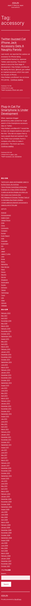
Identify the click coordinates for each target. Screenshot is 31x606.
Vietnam (3, 303)
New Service (5, 267)
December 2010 (6, 468)
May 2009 (4, 517)
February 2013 (5, 401)
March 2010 (5, 491)
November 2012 (6, 409)
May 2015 (4, 341)
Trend (3, 295)
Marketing (4, 264)
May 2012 (4, 424)
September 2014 (6, 362)
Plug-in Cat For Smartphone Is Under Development (14, 110)
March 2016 (5, 326)
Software (4, 287)
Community (5, 228)
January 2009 (5, 527)
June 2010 (4, 483)
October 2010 (5, 473)
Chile (2, 223)
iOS (2, 246)
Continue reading (17, 80)
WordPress (17, 599)
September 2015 (6, 336)
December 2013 (6, 375)
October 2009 (5, 504)
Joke (11, 88)
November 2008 (6, 532)
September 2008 (6, 538)
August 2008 (5, 540)
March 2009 (5, 522)
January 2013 (5, 403)
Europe (3, 233)
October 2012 (5, 411)
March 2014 (5, 367)
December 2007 (6, 561)
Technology (5, 293)
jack (18, 90)
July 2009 (4, 512)
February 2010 (5, 494)
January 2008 (5, 558)
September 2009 (6, 507)
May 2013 (4, 393)
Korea (3, 259)
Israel (3, 249)
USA (2, 298)
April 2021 (4, 318)
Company (4, 231)
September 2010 (6, 476)
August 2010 (5, 478)
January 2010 (5, 496)
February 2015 (5, 349)
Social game (5, 282)
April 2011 (4, 458)
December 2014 (6, 354)
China (3, 225)
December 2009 (6, 499)
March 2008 (5, 553)
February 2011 (5, 463)
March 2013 (5, 398)
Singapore (4, 280)
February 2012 (5, 432)
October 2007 (5, 566)
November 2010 (6, 470)
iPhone (14, 90)
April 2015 (4, 344)
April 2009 (4, 520)
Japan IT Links (5, 254)
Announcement (6, 215)
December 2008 (6, 530)
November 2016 (6, 321)
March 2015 (5, 347)
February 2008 (5, 556)
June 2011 (4, 452)
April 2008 (4, 551)
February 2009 (5, 525)
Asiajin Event (5, 218)
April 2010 (4, 489)
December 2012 (6, 406)
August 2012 (5, 416)
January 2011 (5, 465)
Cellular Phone (5, 220)
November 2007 (6, 563)
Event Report (5, 236)
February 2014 (5, 370)
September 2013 (6, 383)
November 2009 (6, 501)
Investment (4, 243)
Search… (4, 573)
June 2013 (4, 390)
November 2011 (6, 440)
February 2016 (5, 328)
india (2, 238)
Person (3, 272)
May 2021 (4, 316)
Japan (12, 154)
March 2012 (5, 429)
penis (21, 90)
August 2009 (5, 509)
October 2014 (5, 359)
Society (3, 285)
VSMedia (4, 305)
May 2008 (4, 548)
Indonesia (4, 241)
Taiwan (3, 290)
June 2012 (4, 421)
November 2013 (6, 377)
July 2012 (4, 419)
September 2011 (6, 445)
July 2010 (4, 481)
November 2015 (6, 331)
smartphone (18, 156)
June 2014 (4, 365)
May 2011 (4, 455)
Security (3, 274)
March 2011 (4, 460)
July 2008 (4, 543)
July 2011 (4, 450)
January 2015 (5, 352)
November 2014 (6, 357)
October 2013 (5, 380)
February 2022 (5, 313)
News (3, 269)
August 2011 (5, 447)
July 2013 (4, 388)
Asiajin (15, 3)
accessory (9, 90)
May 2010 (4, 486)
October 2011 (5, 442)
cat (13, 156)
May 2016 (4, 323)
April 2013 (4, 396)
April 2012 (4, 427)
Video (3, 300)
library (3, 262)
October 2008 (5, 535)
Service (3, 277)
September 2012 (6, 414)
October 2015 (5, 334)
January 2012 (5, 434)
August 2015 (5, 339)
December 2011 (6, 437)
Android (3, 213)
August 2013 (5, 385)
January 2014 (5, 372)
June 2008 (4, 545)
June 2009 (4, 514)
